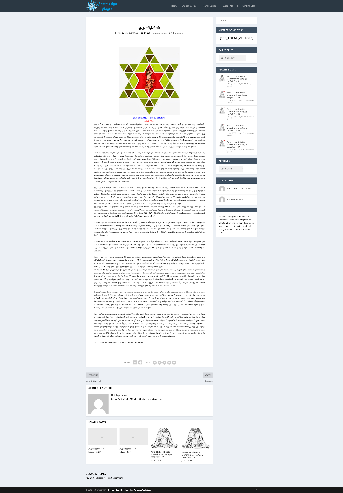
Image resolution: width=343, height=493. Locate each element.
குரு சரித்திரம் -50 (96, 448)
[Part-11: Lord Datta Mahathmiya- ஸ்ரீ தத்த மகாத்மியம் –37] (165, 438)
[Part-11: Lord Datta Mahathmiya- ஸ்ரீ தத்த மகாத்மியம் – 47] (222, 143)
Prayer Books (243, 84)
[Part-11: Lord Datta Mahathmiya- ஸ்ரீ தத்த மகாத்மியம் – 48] (222, 127)
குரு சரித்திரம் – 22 (128, 448)
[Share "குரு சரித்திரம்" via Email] (135, 362)
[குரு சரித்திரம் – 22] (134, 436)
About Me (228, 6)
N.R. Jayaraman (131, 33)
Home (174, 6)
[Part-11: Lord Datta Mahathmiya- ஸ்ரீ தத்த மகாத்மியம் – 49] (222, 111)
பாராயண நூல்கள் (160, 33)
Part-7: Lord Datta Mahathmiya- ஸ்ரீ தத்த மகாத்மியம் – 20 (192, 454)
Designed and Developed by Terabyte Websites (129, 490)
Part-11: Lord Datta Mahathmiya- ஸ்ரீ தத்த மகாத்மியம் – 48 (237, 128)
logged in (101, 478)
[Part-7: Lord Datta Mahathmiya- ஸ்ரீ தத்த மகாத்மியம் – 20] (196, 438)
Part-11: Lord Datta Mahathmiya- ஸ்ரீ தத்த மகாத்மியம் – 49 (237, 111)
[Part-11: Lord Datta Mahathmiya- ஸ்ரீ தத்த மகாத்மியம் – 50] (222, 94)
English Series (189, 6)
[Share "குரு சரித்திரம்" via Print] (140, 362)
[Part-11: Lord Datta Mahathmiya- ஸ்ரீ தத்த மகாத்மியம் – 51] (222, 78)
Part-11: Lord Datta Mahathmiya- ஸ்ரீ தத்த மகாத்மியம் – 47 (237, 144)
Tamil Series (209, 6)
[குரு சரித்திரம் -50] (102, 436)
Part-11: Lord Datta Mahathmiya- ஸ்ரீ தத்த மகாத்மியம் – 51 (237, 78)
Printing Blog (248, 6)
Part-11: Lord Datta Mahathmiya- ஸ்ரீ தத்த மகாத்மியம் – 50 (237, 95)
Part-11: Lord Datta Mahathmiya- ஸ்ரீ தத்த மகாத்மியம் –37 (161, 454)
